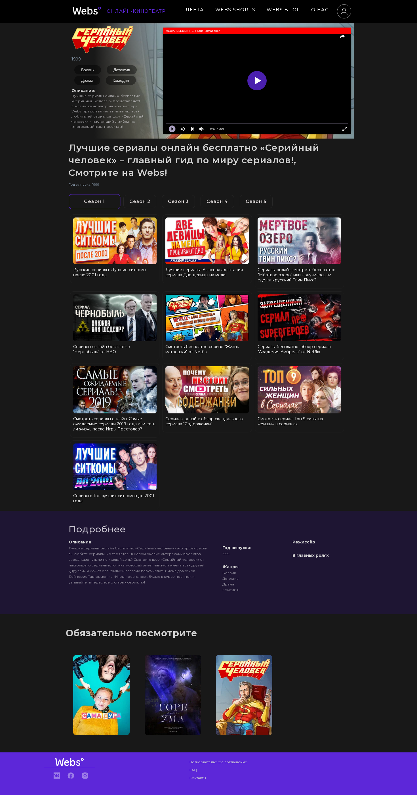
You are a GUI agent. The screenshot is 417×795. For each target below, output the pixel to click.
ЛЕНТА (195, 9)
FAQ (193, 770)
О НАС (320, 9)
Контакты (197, 778)
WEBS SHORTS (235, 9)
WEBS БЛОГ (283, 9)
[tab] (95, 201)
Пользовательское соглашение (218, 762)
